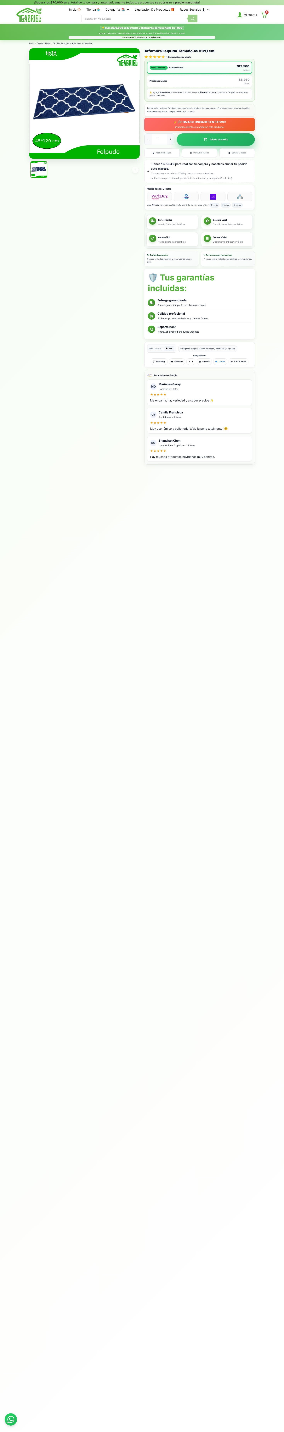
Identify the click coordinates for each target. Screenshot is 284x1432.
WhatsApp (160, 361)
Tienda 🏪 (93, 9)
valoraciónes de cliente (179, 57)
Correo (222, 361)
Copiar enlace (240, 361)
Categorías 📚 (115, 9)
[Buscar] (192, 18)
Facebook (178, 361)
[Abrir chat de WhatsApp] (11, 1419)
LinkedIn (206, 361)
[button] (216, 139)
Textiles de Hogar (61, 43)
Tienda (40, 43)
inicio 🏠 (75, 9)
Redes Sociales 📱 (192, 9)
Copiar (170, 348)
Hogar (48, 43)
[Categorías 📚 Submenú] (128, 9)
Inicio (31, 43)
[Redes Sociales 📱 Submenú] (208, 9)
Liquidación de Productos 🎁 (154, 9)
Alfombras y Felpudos (82, 43)
